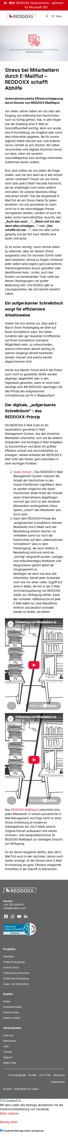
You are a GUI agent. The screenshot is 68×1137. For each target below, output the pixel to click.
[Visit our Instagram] (12, 916)
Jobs (6, 1046)
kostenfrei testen (12, 1006)
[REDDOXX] (21, 16)
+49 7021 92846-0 (13, 904)
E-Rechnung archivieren (16, 973)
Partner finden (11, 1012)
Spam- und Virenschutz (16, 984)
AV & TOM (45, 1075)
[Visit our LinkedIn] (25, 916)
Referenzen (9, 1040)
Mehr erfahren (9, 1113)
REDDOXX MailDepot (24, 809)
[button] (47, 16)
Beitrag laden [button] (8, 1122)
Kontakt (33, 1075)
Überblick (8, 956)
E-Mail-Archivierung (14, 962)
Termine (7, 1051)
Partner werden (11, 1017)
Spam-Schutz (22, 472)
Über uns (8, 1035)
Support (7, 1057)
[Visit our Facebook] (6, 916)
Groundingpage (17, 1075)
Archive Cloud (11, 967)
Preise (6, 1001)
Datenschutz (58, 1081)
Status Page (9, 1062)
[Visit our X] (19, 916)
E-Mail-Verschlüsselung (16, 978)
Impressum (59, 1075)
